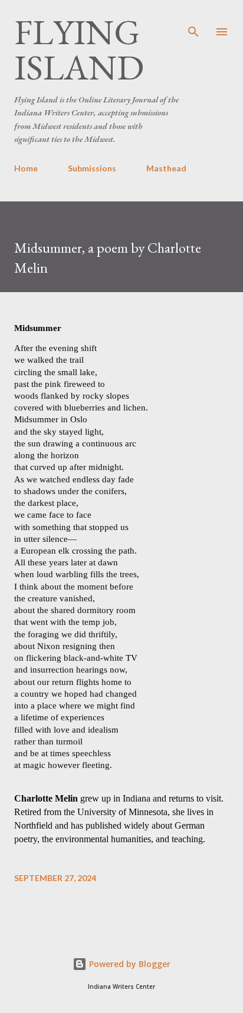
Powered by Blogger (128, 963)
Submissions (92, 168)
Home (26, 168)
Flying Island (79, 49)
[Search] (193, 21)
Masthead (166, 168)
